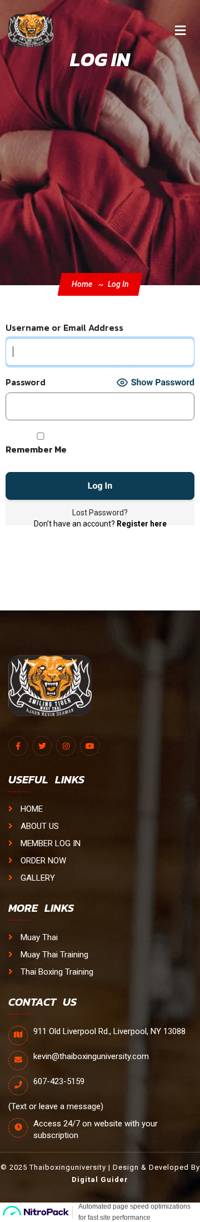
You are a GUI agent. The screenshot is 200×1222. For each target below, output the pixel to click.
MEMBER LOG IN (49, 843)
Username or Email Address (64, 327)
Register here (142, 523)
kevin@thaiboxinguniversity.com (91, 1056)
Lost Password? (100, 512)
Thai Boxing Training (55, 972)
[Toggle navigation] (180, 30)
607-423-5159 (58, 1081)
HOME (30, 809)
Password (26, 382)
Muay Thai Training (53, 955)
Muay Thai (38, 937)
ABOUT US (38, 826)
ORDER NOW (42, 861)
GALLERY (36, 878)
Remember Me (36, 449)
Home (82, 284)
